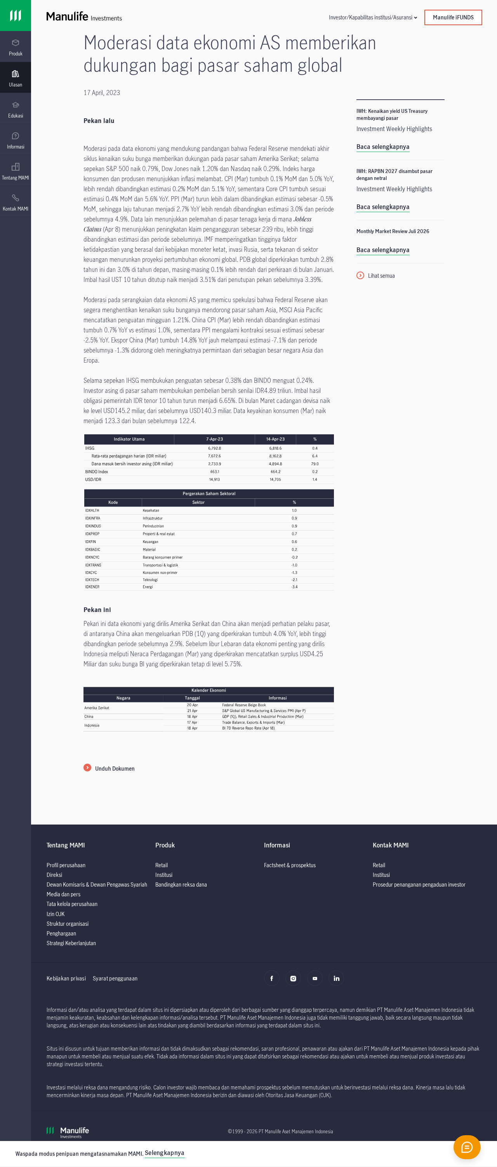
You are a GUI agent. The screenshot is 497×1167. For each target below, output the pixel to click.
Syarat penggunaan (115, 978)
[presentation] (15, 46)
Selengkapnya (165, 1152)
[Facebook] (274, 982)
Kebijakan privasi (66, 978)
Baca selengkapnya (383, 146)
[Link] (15, 15)
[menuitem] (15, 47)
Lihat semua (381, 275)
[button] (373, 17)
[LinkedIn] (338, 982)
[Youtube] (317, 982)
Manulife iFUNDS (453, 17)
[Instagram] (295, 982)
